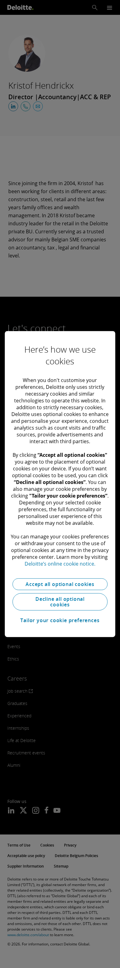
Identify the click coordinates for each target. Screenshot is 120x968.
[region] (60, 484)
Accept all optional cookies (60, 584)
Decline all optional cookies (60, 602)
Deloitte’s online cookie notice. (60, 563)
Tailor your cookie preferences (59, 620)
